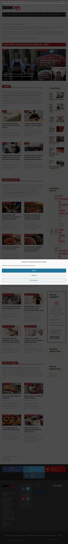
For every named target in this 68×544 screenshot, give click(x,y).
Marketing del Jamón (17, 1)
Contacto (28, 1)
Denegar (34, 275)
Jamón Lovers (5, 1)
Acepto (34, 270)
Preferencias (34, 280)
